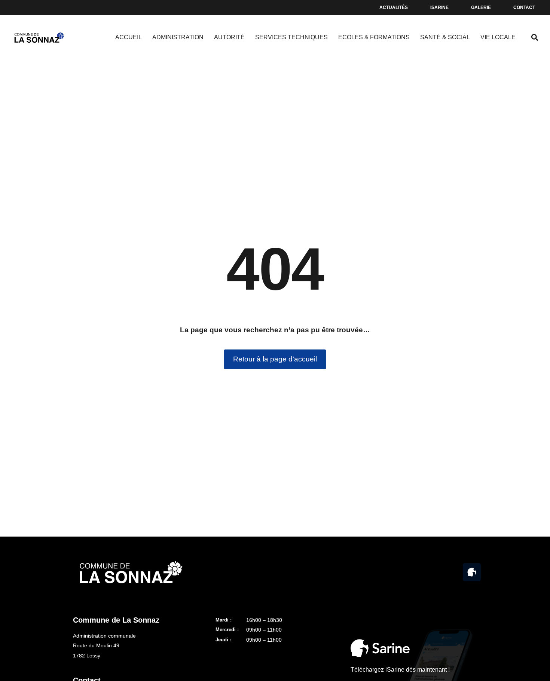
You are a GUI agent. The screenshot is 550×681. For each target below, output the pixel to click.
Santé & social (445, 37)
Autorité (229, 37)
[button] (534, 37)
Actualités (393, 7)
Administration (178, 37)
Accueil (128, 37)
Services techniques (291, 37)
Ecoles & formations (374, 37)
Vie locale (498, 37)
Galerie (481, 7)
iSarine (439, 7)
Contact (524, 7)
